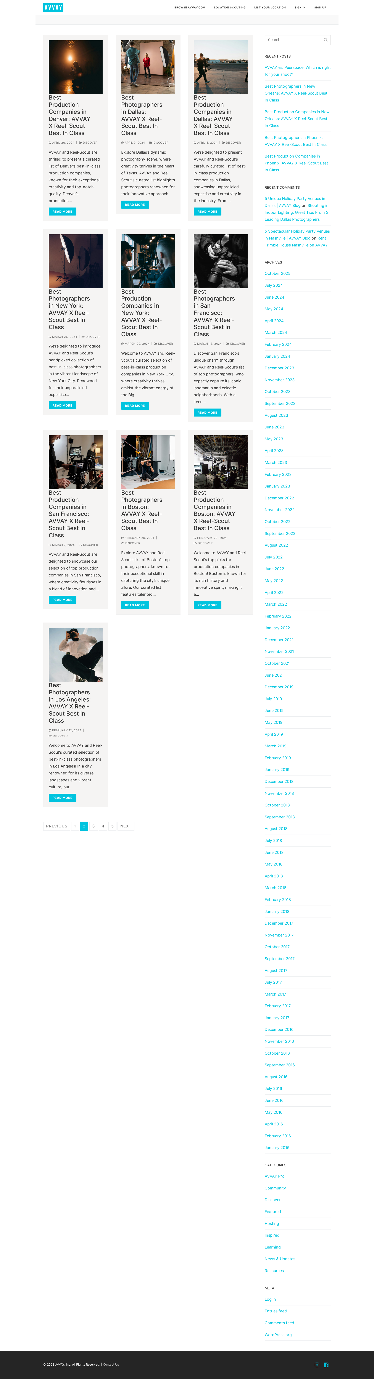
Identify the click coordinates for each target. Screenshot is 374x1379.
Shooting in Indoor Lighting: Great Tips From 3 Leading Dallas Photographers (297, 212)
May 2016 (273, 1112)
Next (125, 826)
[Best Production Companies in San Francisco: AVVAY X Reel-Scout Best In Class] (76, 462)
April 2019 (274, 734)
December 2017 (279, 923)
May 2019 (273, 722)
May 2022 (274, 580)
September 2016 (280, 1065)
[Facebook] (326, 1365)
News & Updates (280, 1259)
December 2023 (279, 368)
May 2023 (274, 439)
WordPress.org (278, 1334)
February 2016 (278, 1136)
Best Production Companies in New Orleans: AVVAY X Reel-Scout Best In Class (297, 118)
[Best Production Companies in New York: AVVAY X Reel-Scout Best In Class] (148, 261)
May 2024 (274, 309)
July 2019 (273, 699)
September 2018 (280, 817)
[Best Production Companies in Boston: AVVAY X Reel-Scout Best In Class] (221, 462)
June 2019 (274, 710)
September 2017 (280, 958)
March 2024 (276, 332)
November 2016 (279, 1041)
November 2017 (279, 935)
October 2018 (277, 805)
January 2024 (277, 356)
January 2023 (277, 486)
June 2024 (274, 297)
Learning (273, 1247)
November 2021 (279, 651)
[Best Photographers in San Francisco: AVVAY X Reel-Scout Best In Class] (221, 261)
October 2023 (277, 391)
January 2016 (277, 1147)
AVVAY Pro (274, 1176)
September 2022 (280, 533)
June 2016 (274, 1100)
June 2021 (274, 675)
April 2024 (274, 321)
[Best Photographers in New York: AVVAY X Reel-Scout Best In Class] (76, 261)
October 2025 (277, 273)
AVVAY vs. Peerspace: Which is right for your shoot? (298, 71)
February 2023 (278, 474)
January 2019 (277, 769)
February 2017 (278, 1006)
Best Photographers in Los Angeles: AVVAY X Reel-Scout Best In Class (70, 703)
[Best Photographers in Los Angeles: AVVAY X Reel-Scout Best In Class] (76, 655)
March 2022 (276, 604)
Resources (274, 1270)
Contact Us (111, 1364)
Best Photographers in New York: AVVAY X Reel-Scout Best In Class (69, 309)
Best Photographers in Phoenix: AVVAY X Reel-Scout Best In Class (296, 141)
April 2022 (274, 592)
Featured (273, 1211)
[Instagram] (317, 1365)
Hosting (272, 1223)
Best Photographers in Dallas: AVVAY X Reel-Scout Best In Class (141, 115)
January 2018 (277, 911)
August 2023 (276, 415)
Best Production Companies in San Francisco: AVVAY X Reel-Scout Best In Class (69, 514)
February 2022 (278, 616)
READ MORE (63, 211)
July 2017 (273, 982)
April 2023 (274, 450)
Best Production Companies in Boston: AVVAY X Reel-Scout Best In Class (214, 510)
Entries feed (276, 1311)
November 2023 (280, 380)
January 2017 (277, 1017)
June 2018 (274, 852)
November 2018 (279, 793)
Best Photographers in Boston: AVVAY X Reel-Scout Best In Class (141, 510)
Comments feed (279, 1323)
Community (275, 1188)
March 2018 (275, 887)
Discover (90, 142)
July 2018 (273, 840)
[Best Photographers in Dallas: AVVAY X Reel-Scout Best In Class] (148, 67)
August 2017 (276, 970)
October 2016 (277, 1053)
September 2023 (280, 403)
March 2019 (275, 746)
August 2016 (276, 1077)
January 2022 (277, 628)
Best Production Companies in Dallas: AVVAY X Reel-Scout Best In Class (213, 115)
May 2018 (273, 864)
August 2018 (276, 828)
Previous (56, 826)
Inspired (272, 1235)
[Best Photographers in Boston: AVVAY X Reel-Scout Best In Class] (148, 462)
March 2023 (276, 462)
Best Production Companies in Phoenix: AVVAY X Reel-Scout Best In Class (296, 163)
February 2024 (278, 344)
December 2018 (279, 781)
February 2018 (278, 899)
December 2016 (279, 1029)
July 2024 (274, 285)
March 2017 (275, 994)
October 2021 (277, 663)
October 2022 (277, 521)
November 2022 (280, 509)
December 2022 (279, 498)
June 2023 (274, 427)
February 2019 (278, 758)
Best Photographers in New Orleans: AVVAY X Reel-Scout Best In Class (296, 93)
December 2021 (279, 639)
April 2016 (274, 1124)
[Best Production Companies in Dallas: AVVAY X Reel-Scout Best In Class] (221, 67)
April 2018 (274, 876)
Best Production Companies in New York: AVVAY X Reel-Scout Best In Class (141, 313)
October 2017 (277, 947)
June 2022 (274, 568)
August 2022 (276, 545)
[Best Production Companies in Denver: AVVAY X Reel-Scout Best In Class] (76, 67)
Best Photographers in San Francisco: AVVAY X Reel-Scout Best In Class (214, 313)
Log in (270, 1299)
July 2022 (274, 557)
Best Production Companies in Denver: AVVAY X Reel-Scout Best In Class (69, 115)
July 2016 (273, 1088)
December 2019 (279, 687)
